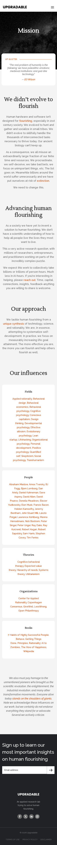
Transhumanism (35, 460)
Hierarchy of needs (27, 570)
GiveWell (28, 606)
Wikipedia (28, 651)
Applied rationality (22, 398)
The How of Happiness (33, 647)
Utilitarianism (32, 574)
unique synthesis (13, 323)
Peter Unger (24, 525)
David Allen (29, 496)
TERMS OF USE (13, 839)
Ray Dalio (37, 525)
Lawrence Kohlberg (28, 517)
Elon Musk (26, 504)
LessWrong (40, 606)
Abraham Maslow (18, 484)
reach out (30, 279)
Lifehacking (24, 439)
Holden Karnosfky (24, 509)
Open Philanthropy (28, 610)
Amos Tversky (36, 484)
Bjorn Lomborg (29, 488)
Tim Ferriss (32, 537)
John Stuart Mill (30, 513)
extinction (43, 180)
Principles (22, 643)
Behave (20, 639)
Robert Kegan (29, 529)
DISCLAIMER (46, 839)
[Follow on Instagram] (37, 816)
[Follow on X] (25, 816)
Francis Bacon (41, 504)
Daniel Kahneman (28, 492)
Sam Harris (29, 533)
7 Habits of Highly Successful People (28, 635)
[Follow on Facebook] (19, 816)
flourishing (25, 120)
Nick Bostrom (32, 521)
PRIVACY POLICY (30, 839)
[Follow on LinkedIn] (31, 816)
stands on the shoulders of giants (32, 698)
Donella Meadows (29, 500)
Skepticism (27, 456)
